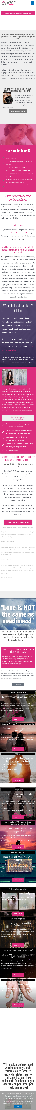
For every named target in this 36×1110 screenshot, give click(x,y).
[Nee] (34, 1100)
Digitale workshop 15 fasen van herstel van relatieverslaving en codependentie (18, 823)
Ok (18, 1106)
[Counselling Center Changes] (9, 2)
